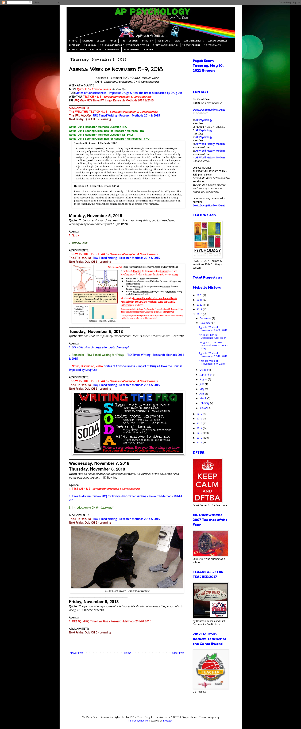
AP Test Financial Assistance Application (212, 336)
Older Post (178, 653)
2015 (200, 423)
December (205, 318)
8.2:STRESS (95, 49)
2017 (200, 413)
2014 (200, 428)
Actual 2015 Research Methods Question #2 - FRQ (101, 135)
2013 (200, 432)
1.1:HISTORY (147, 41)
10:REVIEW (148, 49)
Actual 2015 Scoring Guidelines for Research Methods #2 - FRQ (109, 139)
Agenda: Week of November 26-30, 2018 (213, 328)
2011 (200, 442)
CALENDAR (87, 41)
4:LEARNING (74, 45)
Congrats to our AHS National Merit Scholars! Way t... (213, 345)
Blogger (167, 720)
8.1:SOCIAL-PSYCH (77, 49)
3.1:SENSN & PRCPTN (194, 41)
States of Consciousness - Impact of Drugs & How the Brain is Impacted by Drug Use (129, 93)
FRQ (123, 41)
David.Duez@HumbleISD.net (209, 109)
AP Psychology (203, 120)
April (202, 393)
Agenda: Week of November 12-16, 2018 (213, 354)
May (202, 388)
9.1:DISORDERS (112, 49)
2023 (200, 295)
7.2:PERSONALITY (212, 45)
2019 (200, 309)
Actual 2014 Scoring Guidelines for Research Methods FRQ (106, 131)
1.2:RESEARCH (164, 41)
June (202, 384)
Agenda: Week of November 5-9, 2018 (212, 362)
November (205, 323)
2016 (200, 418)
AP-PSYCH (73, 41)
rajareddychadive (138, 720)
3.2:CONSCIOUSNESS (217, 41)
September (206, 374)
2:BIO (177, 41)
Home (127, 653)
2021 (200, 299)
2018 (200, 314)
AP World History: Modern (210, 143)
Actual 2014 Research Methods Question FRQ (98, 127)
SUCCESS (101, 41)
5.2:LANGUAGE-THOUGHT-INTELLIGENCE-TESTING (124, 45)
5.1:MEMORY (90, 45)
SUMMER (133, 41)
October (204, 369)
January (204, 407)
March (203, 398)
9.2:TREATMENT (131, 49)
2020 (200, 304)
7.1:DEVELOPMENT (191, 45)
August (203, 379)
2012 (200, 437)
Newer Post (76, 653)
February (204, 403)
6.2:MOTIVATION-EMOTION (165, 45)
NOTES (113, 41)
